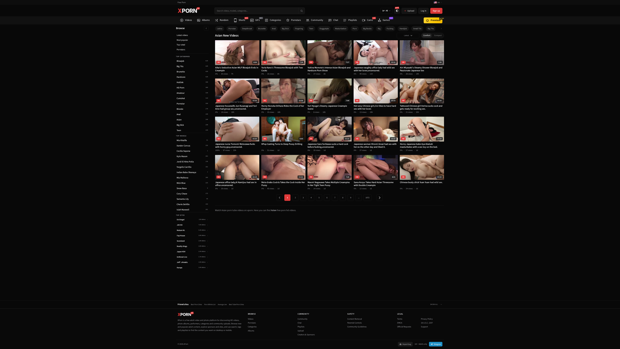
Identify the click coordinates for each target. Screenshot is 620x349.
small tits (417, 28)
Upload (301, 330)
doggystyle (324, 28)
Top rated (181, 44)
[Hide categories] (206, 28)
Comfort (426, 35)
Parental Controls (354, 322)
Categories (252, 326)
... (358, 197)
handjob (403, 28)
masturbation (340, 28)
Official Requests (404, 326)
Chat (299, 322)
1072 (367, 197)
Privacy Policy (427, 318)
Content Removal (354, 318)
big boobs (367, 28)
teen (311, 28)
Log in (423, 10)
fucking (390, 28)
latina (219, 28)
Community (302, 318)
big (379, 28)
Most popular (182, 40)
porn (355, 28)
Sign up (436, 10)
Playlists (301, 326)
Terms (399, 318)
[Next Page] (380, 197)
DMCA (399, 322)
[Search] (301, 11)
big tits (431, 28)
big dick (285, 28)
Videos (250, 318)
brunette (262, 28)
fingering (299, 28)
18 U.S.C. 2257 (427, 322)
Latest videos (182, 35)
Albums (251, 330)
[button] (442, 29)
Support (424, 326)
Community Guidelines (357, 326)
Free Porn (182, 2)
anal (274, 28)
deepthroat (247, 28)
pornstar (232, 28)
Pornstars (181, 49)
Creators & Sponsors (306, 334)
